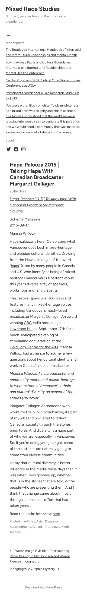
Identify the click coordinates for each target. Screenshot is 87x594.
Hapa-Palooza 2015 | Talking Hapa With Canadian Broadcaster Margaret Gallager (37, 174)
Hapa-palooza (21, 241)
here (56, 514)
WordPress (54, 587)
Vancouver (18, 247)
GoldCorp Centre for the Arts (34, 347)
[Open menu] (8, 35)
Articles (29, 521)
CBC (28, 323)
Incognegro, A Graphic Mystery (32, 569)
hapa (15, 266)
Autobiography (20, 527)
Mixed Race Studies (33, 9)
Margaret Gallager (45, 316)
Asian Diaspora (47, 521)
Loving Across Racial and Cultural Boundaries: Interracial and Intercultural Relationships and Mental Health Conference (39, 67)
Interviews (52, 527)
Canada (37, 527)
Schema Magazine (25, 219)
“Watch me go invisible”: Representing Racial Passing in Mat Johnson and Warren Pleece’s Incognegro (40, 556)
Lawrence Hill (21, 329)
